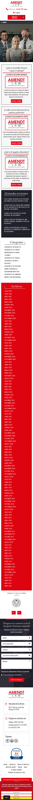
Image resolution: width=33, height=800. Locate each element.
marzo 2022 (8, 392)
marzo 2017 (8, 556)
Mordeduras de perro (12, 252)
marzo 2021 (8, 425)
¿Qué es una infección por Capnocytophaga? (16, 69)
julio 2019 (8, 479)
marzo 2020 (8, 458)
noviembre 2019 (10, 468)
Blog (25, 767)
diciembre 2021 (10, 400)
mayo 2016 (8, 583)
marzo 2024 (8, 351)
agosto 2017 (9, 542)
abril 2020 (8, 455)
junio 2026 (8, 294)
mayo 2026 (8, 296)
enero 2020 (8, 463)
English (17, 12)
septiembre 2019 (10, 474)
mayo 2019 (8, 485)
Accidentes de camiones (13, 274)
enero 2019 (8, 496)
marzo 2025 (8, 329)
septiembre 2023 (10, 359)
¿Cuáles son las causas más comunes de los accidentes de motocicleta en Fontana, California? (17, 207)
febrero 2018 (9, 526)
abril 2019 (8, 488)
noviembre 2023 (10, 357)
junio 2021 (8, 417)
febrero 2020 (9, 460)
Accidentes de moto (11, 261)
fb (7, 741)
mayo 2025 (8, 326)
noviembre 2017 (10, 534)
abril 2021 (8, 422)
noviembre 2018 (10, 501)
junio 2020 (8, 449)
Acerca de (12, 764)
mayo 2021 (8, 419)
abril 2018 (8, 520)
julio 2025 (8, 321)
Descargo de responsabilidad (9, 671)
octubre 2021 (9, 406)
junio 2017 (8, 548)
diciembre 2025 (10, 310)
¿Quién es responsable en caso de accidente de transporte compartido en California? (17, 229)
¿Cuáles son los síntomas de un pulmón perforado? (16, 111)
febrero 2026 (9, 305)
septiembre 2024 (10, 340)
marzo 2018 (8, 523)
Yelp (16, 741)
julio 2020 (8, 447)
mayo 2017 (8, 550)
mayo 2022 (8, 387)
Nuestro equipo (11, 767)
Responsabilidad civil (22, 156)
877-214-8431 (23, 725)
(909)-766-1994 (21, 9)
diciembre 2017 (10, 531)
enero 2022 (8, 397)
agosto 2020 (9, 444)
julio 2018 (8, 512)
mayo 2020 (8, 452)
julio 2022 (8, 381)
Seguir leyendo (16, 101)
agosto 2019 (9, 477)
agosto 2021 (9, 411)
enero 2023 (8, 373)
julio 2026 (8, 291)
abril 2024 (8, 348)
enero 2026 (8, 307)
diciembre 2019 (10, 466)
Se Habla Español (16, 770)
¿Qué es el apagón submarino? (16, 152)
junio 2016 (8, 580)
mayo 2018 (8, 518)
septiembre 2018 (10, 507)
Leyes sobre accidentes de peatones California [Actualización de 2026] (16, 200)
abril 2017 (8, 553)
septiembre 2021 (10, 408)
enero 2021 (8, 430)
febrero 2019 (9, 493)
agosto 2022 (9, 378)
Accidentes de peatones (13, 266)
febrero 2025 (9, 332)
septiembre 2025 (10, 318)
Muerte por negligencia (13, 277)
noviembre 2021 (10, 403)
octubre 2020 (9, 438)
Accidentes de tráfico (22, 117)
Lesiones (7, 255)
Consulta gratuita (14, 17)
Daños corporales (22, 74)
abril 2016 (8, 586)
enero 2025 (8, 335)
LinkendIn (12, 741)
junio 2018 (8, 515)
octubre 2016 (9, 570)
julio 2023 (8, 362)
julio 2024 (8, 343)
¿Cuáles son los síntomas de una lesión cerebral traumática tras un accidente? (16, 221)
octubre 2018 (9, 504)
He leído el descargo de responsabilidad (12, 675)
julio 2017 (8, 545)
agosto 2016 (9, 575)
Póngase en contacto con (16, 772)
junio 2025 (8, 324)
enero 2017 (8, 561)
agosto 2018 (9, 509)
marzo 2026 (8, 302)
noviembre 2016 (10, 567)
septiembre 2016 (10, 572)
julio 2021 (8, 414)
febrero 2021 (9, 427)
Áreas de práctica (23, 764)
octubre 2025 (9, 316)
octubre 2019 (9, 471)
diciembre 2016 (10, 564)
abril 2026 (8, 299)
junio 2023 (8, 365)
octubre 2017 (9, 537)
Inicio (5, 764)
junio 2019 (8, 482)
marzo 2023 (8, 370)
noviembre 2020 (10, 436)
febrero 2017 (9, 559)
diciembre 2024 (10, 337)
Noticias (7, 263)
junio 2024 (8, 346)
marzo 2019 (8, 490)
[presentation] (14, 612)
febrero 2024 (9, 354)
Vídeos (20, 767)
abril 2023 (8, 367)
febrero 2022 (9, 395)
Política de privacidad (23, 671)
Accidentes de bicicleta (13, 247)
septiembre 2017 (10, 539)
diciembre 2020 (10, 433)
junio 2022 (8, 384)
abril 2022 (8, 389)
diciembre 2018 (10, 498)
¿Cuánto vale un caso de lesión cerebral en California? (15, 214)
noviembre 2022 (10, 376)
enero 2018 (8, 529)
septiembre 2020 (10, 441)
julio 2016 (8, 578)
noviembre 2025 (10, 313)
